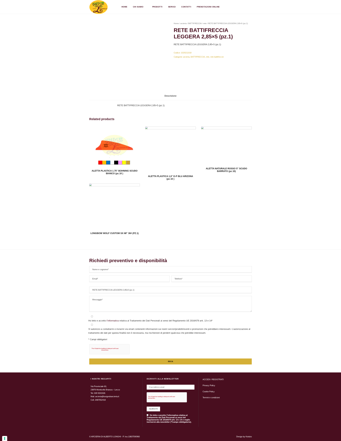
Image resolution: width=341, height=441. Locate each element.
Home (124, 7)
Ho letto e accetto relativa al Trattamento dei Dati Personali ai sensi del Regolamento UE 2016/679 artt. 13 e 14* (150, 320)
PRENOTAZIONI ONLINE (208, 7)
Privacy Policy (209, 385)
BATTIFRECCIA (195, 23)
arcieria (183, 23)
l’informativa (112, 320)
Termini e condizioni (211, 397)
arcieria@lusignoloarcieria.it (107, 396)
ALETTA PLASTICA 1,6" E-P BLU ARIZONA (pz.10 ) (170, 177)
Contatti (186, 7)
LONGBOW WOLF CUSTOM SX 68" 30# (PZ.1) (114, 233)
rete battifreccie (217, 57)
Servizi (172, 7)
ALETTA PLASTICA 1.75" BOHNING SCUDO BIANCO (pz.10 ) (114, 172)
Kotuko (249, 436)
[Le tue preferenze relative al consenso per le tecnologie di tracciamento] (4, 438)
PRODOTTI (157, 7)
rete (204, 23)
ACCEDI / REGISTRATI (213, 379)
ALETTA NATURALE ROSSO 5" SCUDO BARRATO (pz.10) (226, 169)
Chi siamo (138, 7)
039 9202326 (99, 393)
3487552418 (100, 400)
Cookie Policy (209, 391)
